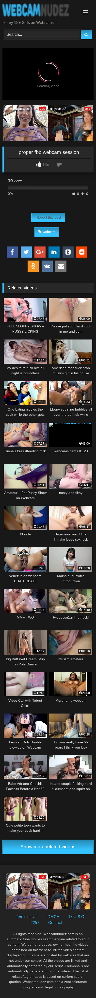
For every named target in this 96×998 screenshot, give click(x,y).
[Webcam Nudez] (39, 10)
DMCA (53, 917)
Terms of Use (27, 917)
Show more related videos (48, 846)
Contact (55, 923)
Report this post (48, 217)
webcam (49, 232)
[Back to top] (80, 983)
